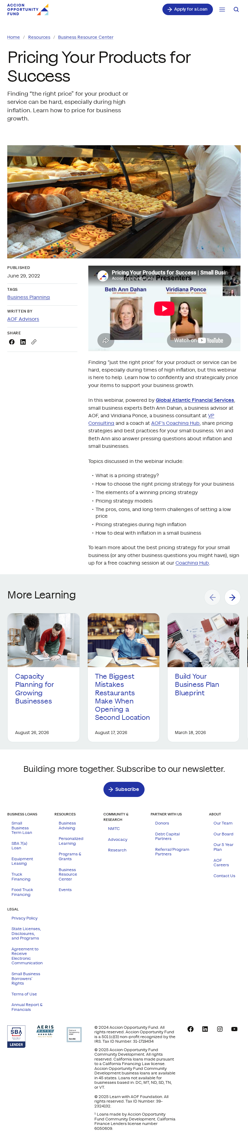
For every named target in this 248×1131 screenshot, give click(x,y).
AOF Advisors (23, 319)
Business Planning (28, 297)
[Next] (232, 597)
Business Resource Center (85, 37)
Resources (39, 37)
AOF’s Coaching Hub (175, 423)
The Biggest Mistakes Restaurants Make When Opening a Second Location (123, 697)
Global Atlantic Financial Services (195, 400)
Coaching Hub (192, 563)
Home (13, 37)
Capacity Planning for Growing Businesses (34, 689)
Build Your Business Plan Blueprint (197, 685)
